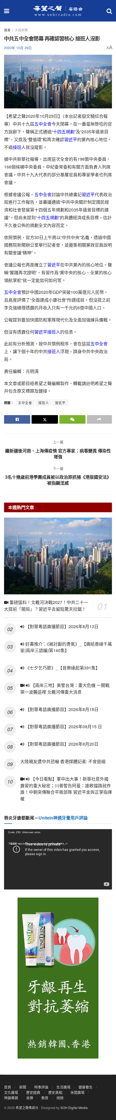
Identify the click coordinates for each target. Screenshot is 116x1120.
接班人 (19, 147)
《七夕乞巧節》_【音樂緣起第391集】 (62, 668)
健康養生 (86, 1086)
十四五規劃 (63, 132)
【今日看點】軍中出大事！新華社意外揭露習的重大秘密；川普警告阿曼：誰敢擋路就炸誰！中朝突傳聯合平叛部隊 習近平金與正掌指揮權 (66, 789)
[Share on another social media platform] (99, 419)
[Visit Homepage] (58, 10)
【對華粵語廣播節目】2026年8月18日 (61, 709)
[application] (58, 859)
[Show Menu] (6, 10)
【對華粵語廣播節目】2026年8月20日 (61, 744)
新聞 (22, 1086)
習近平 (70, 139)
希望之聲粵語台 (27, 1107)
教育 (44, 1097)
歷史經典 (33, 1092)
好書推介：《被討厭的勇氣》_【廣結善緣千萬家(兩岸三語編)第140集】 (66, 647)
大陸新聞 (21, 30)
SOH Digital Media (74, 1107)
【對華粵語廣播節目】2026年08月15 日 (63, 726)
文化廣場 (11, 1092)
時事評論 (41, 1086)
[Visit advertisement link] (58, 978)
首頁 (7, 30)
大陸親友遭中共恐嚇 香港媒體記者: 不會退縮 (62, 761)
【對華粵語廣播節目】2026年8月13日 (61, 626)
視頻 (59, 1097)
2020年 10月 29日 (18, 47)
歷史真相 (55, 1092)
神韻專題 (11, 1097)
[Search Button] (109, 10)
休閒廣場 (77, 1092)
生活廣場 (63, 1086)
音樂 (29, 1097)
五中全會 (43, 124)
